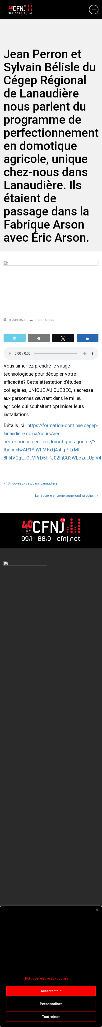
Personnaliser (51, 1004)
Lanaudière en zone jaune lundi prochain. (65, 495)
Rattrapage (45, 320)
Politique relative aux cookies (46, 978)
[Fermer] (97, 910)
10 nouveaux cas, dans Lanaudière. (32, 483)
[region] (51, 966)
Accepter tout (51, 991)
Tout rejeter (51, 1017)
